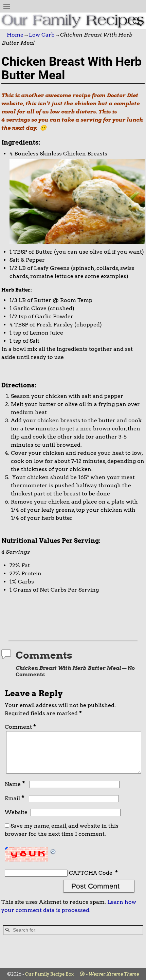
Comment (20, 727)
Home (15, 34)
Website (16, 812)
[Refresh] (53, 851)
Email (14, 798)
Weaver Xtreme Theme (114, 974)
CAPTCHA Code (90, 873)
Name (15, 784)
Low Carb (42, 34)
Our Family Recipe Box (49, 974)
